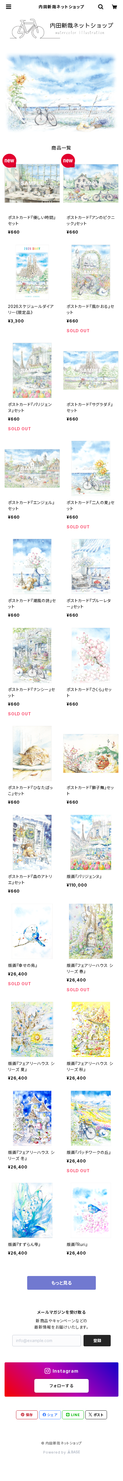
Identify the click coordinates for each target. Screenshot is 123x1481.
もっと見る (61, 1283)
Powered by (55, 1452)
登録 (97, 1340)
